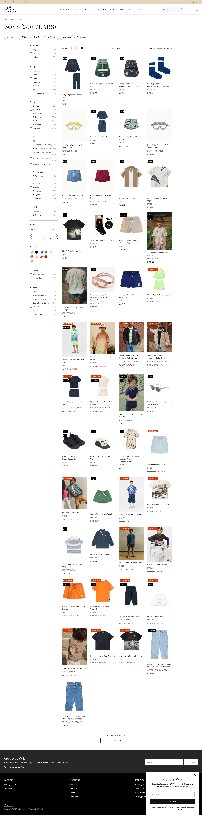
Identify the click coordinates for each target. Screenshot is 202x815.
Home (6, 20)
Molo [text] (64, 100)
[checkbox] (43, 50)
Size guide (73, 797)
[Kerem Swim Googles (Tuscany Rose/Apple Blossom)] (102, 279)
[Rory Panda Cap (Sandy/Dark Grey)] (102, 441)
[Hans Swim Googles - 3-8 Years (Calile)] (159, 125)
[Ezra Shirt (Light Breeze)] (74, 493)
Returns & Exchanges (143, 788)
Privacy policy (140, 797)
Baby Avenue (22, 809)
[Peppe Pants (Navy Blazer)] (131, 596)
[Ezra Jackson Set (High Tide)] (131, 543)
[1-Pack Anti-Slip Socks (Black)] (102, 224)
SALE (6, 1)
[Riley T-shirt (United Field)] (74, 230)
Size (34, 137)
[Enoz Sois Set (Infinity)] (102, 121)
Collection (36, 270)
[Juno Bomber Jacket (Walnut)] (74, 646)
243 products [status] (117, 48)
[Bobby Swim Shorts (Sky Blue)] (74, 175)
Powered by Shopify (36, 809)
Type (34, 67)
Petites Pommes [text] (69, 151)
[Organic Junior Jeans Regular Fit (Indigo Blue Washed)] (74, 696)
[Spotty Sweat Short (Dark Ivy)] (102, 494)
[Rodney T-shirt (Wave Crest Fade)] (74, 339)
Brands (72, 792)
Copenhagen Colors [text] (129, 361)
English (193, 2)
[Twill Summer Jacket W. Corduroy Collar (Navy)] (131, 337)
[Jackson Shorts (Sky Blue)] (159, 445)
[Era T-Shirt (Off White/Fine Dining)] (74, 285)
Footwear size (37, 172)
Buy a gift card (10, 784)
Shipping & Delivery (143, 784)
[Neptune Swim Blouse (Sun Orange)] (102, 591)
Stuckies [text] (94, 244)
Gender (35, 45)
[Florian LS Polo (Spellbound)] (102, 539)
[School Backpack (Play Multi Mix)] (102, 68)
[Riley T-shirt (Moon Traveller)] (131, 640)
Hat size (35, 207)
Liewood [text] (94, 90)
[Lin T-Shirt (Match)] (159, 596)
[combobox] (161, 48)
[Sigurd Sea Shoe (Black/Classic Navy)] (74, 441)
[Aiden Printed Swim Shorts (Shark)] (131, 121)
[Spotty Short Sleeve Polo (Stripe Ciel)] (74, 544)
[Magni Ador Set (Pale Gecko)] (159, 279)
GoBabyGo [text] (152, 90)
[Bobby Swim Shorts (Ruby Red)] (102, 175)
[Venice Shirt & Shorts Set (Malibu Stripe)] (159, 231)
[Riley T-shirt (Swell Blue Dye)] (131, 494)
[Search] (181, 9)
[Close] (195, 775)
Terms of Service (141, 792)
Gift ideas (8, 788)
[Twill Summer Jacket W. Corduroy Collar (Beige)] (159, 337)
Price (34, 225)
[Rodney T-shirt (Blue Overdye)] (102, 640)
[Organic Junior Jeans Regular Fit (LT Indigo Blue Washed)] (159, 644)
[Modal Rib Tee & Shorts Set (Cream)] (102, 386)
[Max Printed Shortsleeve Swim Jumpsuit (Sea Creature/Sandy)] (131, 441)
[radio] (71, 48)
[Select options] (83, 59)
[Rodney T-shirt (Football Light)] (159, 177)
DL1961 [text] (150, 468)
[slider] (31, 235)
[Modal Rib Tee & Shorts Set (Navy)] (74, 386)
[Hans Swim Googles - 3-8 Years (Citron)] (74, 125)
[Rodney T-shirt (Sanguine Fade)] (102, 338)
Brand (34, 288)
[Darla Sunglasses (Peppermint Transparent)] (159, 386)
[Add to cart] (111, 59)
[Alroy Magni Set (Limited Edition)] (74, 74)
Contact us (73, 784)
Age (34, 102)
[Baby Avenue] (10, 9)
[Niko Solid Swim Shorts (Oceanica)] (131, 279)
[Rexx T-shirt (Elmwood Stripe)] (131, 177)
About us (73, 788)
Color (34, 247)
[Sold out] (83, 112)
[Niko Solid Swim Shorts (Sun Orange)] (74, 591)
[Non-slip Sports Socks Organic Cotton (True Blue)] (159, 68)
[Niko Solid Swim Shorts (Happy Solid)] (131, 224)
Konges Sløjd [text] (153, 258)
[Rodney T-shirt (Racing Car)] (159, 489)
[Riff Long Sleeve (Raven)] (159, 544)
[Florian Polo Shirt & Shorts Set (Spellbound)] (131, 392)
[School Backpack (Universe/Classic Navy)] (131, 68)
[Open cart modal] (196, 9)
